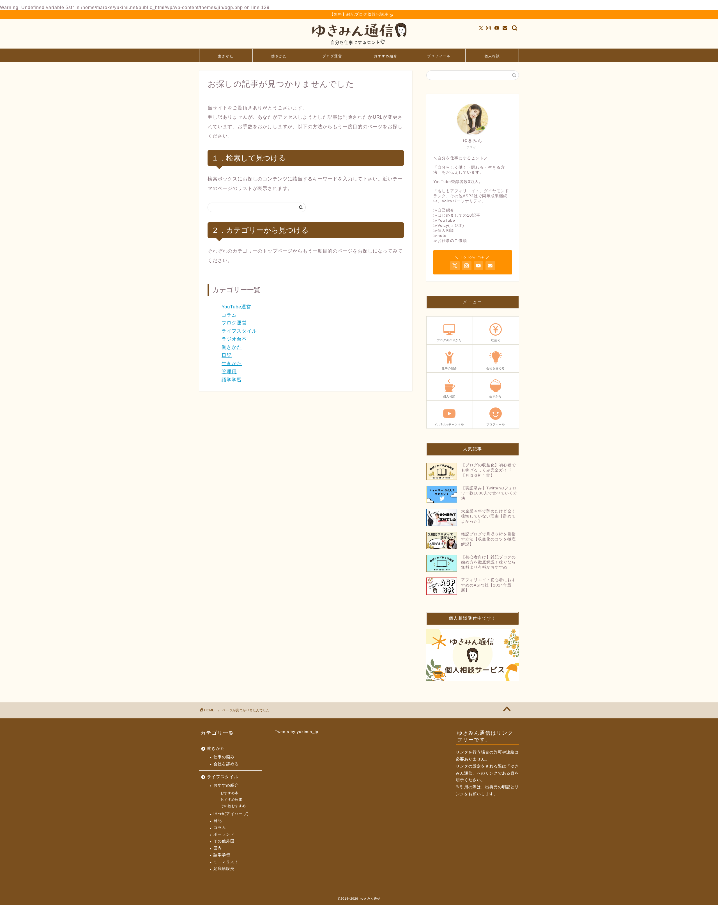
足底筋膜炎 (223, 869)
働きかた (279, 56)
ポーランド (223, 834)
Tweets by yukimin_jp (296, 732)
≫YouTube (444, 220)
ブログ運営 (332, 56)
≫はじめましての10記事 (456, 215)
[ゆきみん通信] (359, 46)
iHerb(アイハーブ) (231, 814)
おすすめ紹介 (385, 56)
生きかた (226, 56)
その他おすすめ (233, 806)
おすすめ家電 (231, 799)
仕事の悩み (223, 757)
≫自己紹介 (443, 210)
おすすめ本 (229, 793)
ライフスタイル (239, 331)
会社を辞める (226, 764)
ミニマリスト (226, 862)
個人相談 (492, 56)
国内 (217, 848)
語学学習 (232, 379)
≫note (440, 235)
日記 (227, 355)
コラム (229, 315)
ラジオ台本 (234, 339)
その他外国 (223, 841)
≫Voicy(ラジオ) (448, 225)
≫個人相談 (443, 230)
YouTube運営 (236, 307)
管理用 (229, 371)
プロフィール (439, 56)
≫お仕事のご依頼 (450, 241)
